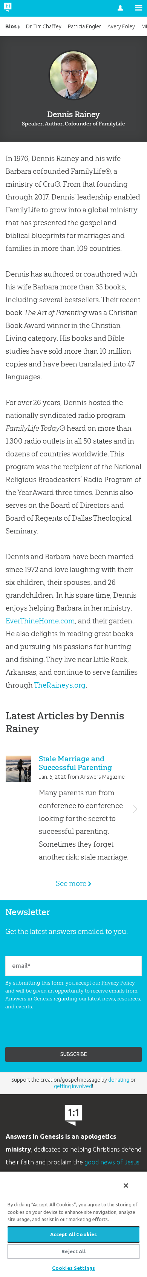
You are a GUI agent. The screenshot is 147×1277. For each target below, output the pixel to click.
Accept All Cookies (73, 1234)
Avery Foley (121, 26)
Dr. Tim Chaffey (43, 26)
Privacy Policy (118, 982)
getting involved (73, 1086)
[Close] (126, 1185)
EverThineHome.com (40, 620)
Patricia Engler (84, 26)
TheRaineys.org (60, 685)
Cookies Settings (73, 1268)
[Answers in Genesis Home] (23, 8)
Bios (11, 26)
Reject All (73, 1251)
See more (71, 883)
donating (118, 1080)
